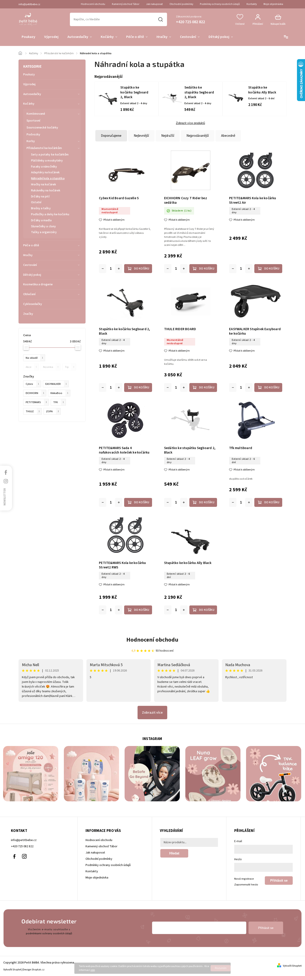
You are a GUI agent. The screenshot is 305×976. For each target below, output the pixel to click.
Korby (31, 141)
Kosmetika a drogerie (38, 284)
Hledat (160, 19)
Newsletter (5, 496)
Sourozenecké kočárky (42, 127)
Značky (28, 314)
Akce (31, 367)
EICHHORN (35, 393)
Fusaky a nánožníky (44, 166)
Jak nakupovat (154, 4)
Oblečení (29, 294)
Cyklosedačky (32, 304)
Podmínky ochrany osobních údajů (220, 4)
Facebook (14, 856)
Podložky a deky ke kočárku (50, 214)
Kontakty (252, 4)
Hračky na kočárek (43, 184)
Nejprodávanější (197, 135)
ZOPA (52, 411)
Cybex (32, 384)
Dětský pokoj (32, 275)
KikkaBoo (59, 393)
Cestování (30, 265)
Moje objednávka (273, 4)
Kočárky (28, 104)
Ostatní (36, 202)
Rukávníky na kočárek (45, 190)
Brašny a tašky (40, 208)
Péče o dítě (31, 245)
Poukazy (29, 74)
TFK (58, 402)
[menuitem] (28, 37)
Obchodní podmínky (181, 4)
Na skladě (34, 358)
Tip (69, 367)
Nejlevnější (141, 135)
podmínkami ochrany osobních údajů (49, 933)
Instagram (24, 856)
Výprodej (29, 84)
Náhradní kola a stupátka (47, 178)
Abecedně (228, 135)
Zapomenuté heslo (246, 885)
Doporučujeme (111, 135)
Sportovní (33, 120)
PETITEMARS (36, 402)
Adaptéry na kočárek (45, 172)
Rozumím (220, 968)
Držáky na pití (40, 196)
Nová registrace (244, 879)
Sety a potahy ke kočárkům (50, 154)
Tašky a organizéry (44, 232)
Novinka (50, 367)
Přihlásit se (279, 880)
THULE (33, 411)
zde (92, 970)
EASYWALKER (56, 384)
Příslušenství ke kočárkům (44, 148)
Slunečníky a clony (43, 226)
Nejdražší (167, 135)
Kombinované (36, 114)
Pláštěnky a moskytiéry (47, 160)
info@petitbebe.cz (24, 840)
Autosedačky (32, 94)
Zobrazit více (152, 712)
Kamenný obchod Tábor (125, 4)
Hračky (28, 255)
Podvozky (33, 134)
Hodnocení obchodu (93, 4)
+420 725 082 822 (22, 846)
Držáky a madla (41, 220)
